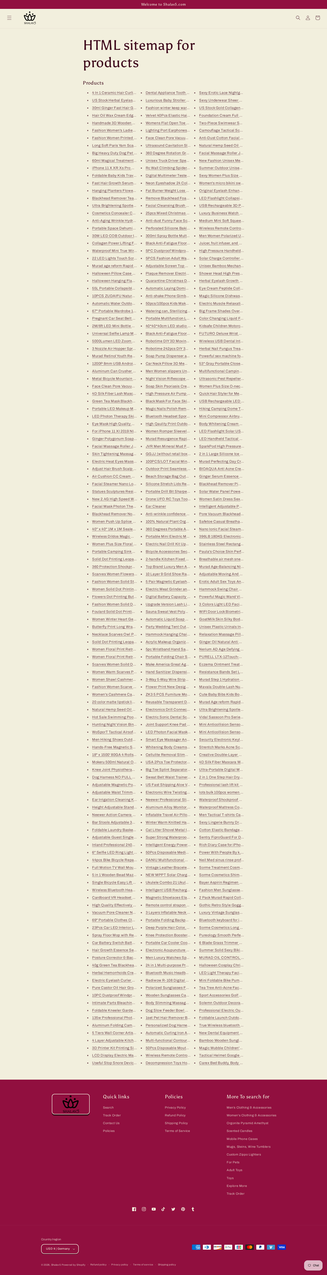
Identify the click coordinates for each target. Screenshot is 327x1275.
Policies (109, 1131)
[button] (9, 18)
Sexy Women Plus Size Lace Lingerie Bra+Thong (240, 175)
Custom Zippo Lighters (244, 1154)
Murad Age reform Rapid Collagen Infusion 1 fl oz (240, 702)
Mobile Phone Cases (242, 1139)
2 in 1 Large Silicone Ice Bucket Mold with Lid (237, 454)
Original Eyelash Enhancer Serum (228, 190)
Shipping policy (167, 1264)
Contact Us (111, 1123)
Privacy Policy (175, 1107)
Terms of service (143, 1264)
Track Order (112, 1115)
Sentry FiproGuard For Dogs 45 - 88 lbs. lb (234, 837)
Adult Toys (234, 1170)
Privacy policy (119, 1264)
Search (108, 1107)
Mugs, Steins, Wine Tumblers (248, 1146)
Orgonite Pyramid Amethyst (247, 1123)
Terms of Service (177, 1131)
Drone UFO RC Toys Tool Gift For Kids (178, 499)
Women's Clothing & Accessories (252, 1115)
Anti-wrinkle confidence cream (171, 514)
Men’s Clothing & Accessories (249, 1107)
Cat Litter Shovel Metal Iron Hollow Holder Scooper (189, 830)
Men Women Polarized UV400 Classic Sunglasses (241, 236)
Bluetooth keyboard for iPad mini (226, 920)
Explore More (237, 1186)
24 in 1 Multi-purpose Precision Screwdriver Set (186, 965)
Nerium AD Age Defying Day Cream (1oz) (234, 649)
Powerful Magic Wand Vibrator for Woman (234, 597)
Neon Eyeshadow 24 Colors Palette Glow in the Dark (190, 183)
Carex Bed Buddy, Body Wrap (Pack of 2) (233, 1063)
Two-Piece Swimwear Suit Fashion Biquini (235, 123)
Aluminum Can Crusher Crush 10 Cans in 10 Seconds (137, 371)
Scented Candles (239, 1131)
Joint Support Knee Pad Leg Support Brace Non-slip (190, 724)
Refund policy (98, 1264)
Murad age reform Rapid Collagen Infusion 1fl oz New (137, 266)
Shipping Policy (176, 1123)
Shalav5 (56, 1264)
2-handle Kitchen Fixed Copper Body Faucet (183, 559)
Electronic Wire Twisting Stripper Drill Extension (186, 792)
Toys (230, 1178)
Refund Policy (175, 1115)
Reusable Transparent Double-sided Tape (181, 702)
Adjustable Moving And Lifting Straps (230, 574)
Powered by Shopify (74, 1264)
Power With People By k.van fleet (227, 852)
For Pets (233, 1162)
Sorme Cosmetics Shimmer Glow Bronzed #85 (238, 875)
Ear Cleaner (156, 506)
